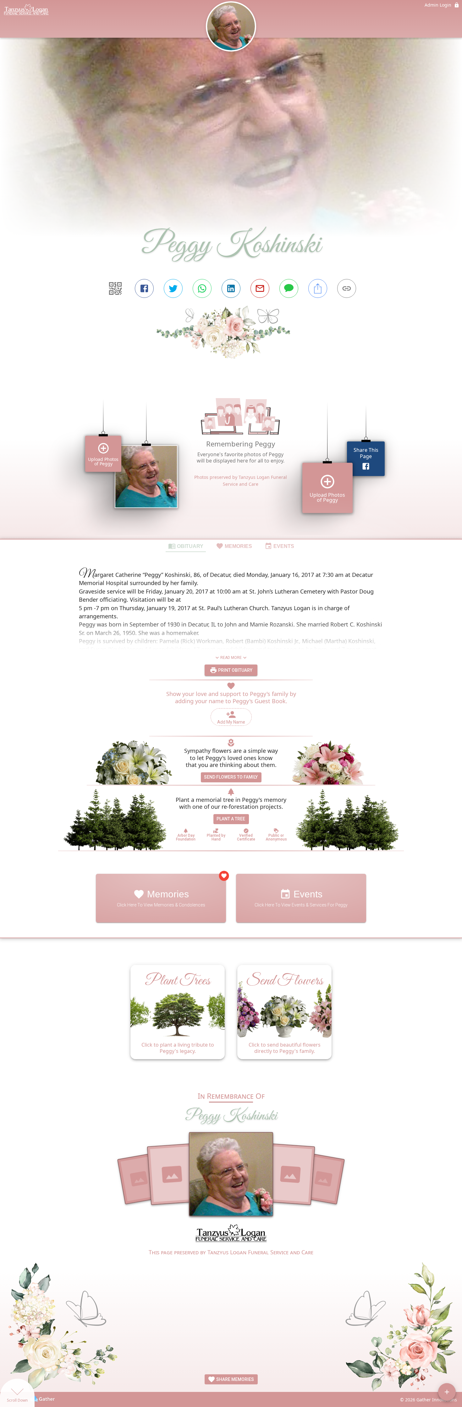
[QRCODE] (115, 288)
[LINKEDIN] (231, 288)
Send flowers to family (231, 777)
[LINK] (346, 288)
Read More (231, 657)
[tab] (186, 545)
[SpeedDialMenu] (447, 1392)
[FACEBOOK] (144, 288)
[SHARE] (317, 288)
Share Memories (234, 1379)
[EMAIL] (259, 288)
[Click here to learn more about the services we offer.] (231, 1234)
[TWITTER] (173, 288)
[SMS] (288, 288)
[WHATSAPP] (202, 288)
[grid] (231, 459)
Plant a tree (231, 818)
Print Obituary (234, 670)
